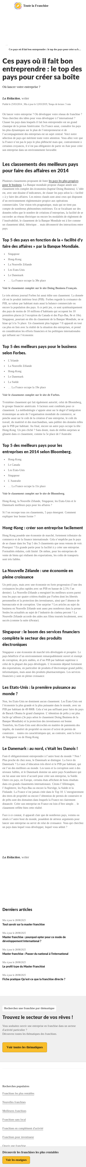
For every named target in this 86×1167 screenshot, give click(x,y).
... (7, 44)
